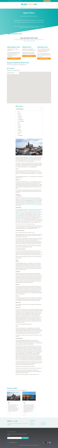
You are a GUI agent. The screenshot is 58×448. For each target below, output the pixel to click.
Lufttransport (20, 116)
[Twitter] (45, 1)
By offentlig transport (21, 121)
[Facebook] (44, 1)
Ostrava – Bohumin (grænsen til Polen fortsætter (33, 210)
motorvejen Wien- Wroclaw (19, 219)
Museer (20, 129)
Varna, (16, 205)
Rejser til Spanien (32, 423)
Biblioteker (20, 130)
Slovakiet (32, 213)
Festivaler (20, 132)
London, (21, 199)
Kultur (19, 122)
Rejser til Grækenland (43, 423)
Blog (37, 7)
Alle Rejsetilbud (22, 7)
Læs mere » (9, 413)
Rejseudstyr (34, 7)
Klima (19, 111)
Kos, (24, 204)
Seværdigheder (21, 135)
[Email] (50, 1)
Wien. (20, 218)
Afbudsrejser (30, 7)
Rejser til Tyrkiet (32, 424)
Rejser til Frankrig (43, 422)
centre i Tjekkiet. (29, 181)
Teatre (19, 124)
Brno (9, 402)
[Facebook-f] (44, 442)
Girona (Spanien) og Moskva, (27, 199)
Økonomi (19, 113)
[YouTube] (48, 1)
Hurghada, (37, 204)
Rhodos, (21, 204)
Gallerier (20, 127)
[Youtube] (48, 442)
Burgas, (32, 204)
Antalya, (34, 204)
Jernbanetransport (20, 119)
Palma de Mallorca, (28, 204)
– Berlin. (24, 219)
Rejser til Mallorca (43, 424)
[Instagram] (47, 1)
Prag (23, 210)
